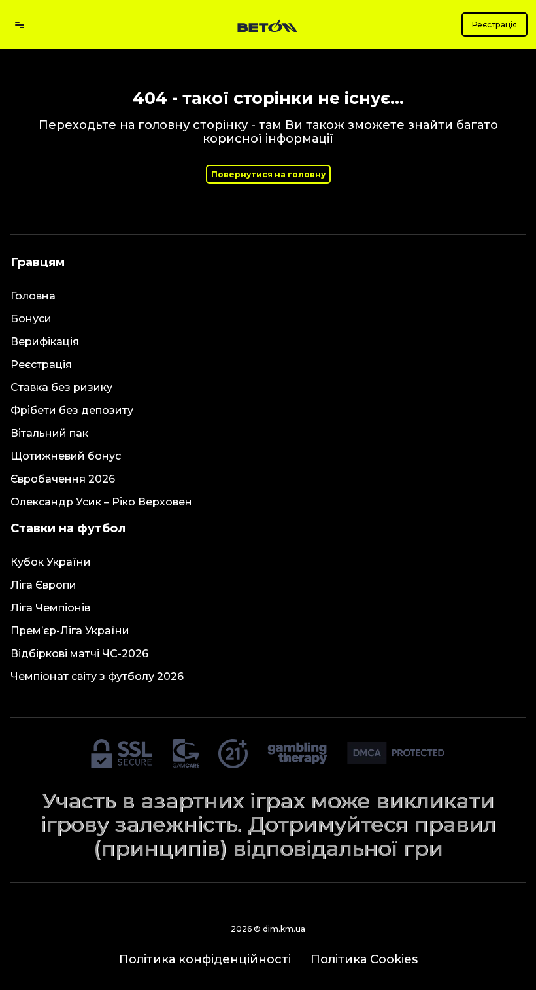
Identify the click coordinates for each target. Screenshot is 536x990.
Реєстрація (494, 24)
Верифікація (44, 341)
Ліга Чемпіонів (50, 608)
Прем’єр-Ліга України (69, 630)
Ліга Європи (43, 585)
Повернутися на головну (268, 174)
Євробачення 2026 (62, 479)
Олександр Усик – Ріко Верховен (101, 502)
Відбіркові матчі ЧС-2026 (79, 653)
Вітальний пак (49, 433)
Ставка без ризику (61, 387)
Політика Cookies (364, 959)
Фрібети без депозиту (71, 410)
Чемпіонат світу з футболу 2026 (97, 676)
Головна (33, 296)
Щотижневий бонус (65, 456)
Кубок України (50, 562)
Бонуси (31, 319)
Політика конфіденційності (205, 959)
